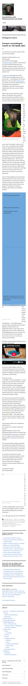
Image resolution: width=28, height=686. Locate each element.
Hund (3, 520)
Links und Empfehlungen (11, 614)
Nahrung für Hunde (18, 520)
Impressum (8, 616)
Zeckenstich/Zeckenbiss (12, 643)
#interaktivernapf (5, 523)
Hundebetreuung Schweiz (10, 573)
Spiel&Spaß (4, 522)
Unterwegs (9, 633)
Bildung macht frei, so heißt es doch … (13, 556)
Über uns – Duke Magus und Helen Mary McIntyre (11, 661)
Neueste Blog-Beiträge (9, 620)
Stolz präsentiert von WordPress (15, 683)
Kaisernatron (15, 434)
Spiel (15, 178)
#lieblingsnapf (11, 523)
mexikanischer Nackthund (9, 520)
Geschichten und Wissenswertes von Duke (12, 18)
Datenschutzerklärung (10, 654)
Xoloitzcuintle (9, 522)
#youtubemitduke (5, 526)
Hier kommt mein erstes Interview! (12, 554)
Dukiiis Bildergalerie (8, 622)
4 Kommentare (12, 526)
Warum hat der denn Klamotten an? (12, 550)
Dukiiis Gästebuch (8, 618)
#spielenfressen (14, 524)
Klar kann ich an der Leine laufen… (12, 547)
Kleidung (8, 640)
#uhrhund (19, 524)
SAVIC (16, 369)
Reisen (23, 520)
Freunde (7, 634)
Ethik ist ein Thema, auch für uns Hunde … (14, 543)
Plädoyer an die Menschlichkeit (11, 545)
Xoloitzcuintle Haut (10, 638)
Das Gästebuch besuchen (8, 600)
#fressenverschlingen (21, 522)
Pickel (7, 642)
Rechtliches (6, 651)
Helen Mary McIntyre (8, 569)
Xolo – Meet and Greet (10, 624)
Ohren (7, 647)
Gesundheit (22, 519)
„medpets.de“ (5, 75)
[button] (9, 305)
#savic (16, 523)
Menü (4, 22)
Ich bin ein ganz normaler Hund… (12, 552)
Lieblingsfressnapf (7, 62)
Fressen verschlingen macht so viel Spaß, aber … (13, 45)
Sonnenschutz (10, 645)
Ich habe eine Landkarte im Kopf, (12, 538)
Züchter (14, 522)
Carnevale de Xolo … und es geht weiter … (14, 548)
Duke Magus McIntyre (8, 519)
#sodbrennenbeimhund (6, 524)
